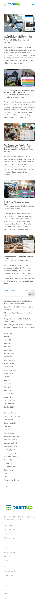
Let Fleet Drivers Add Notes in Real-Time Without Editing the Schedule (18, 37)
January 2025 (8, 397)
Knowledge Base (10, 552)
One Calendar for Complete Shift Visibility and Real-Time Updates (17, 146)
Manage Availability (11, 443)
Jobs (5, 594)
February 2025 (9, 394)
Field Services (16, 40)
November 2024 (9, 404)
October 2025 (9, 367)
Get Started (8, 525)
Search (31, 294)
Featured (7, 40)
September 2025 (10, 370)
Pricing (6, 579)
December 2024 (9, 400)
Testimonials (9, 538)
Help (5, 486)
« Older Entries (9, 291)
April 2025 (7, 387)
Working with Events (11, 480)
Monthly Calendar (10, 446)
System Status (9, 585)
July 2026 (7, 337)
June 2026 (7, 340)
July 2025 (7, 377)
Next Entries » (30, 291)
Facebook (7, 556)
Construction (8, 420)
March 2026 (8, 350)
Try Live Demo (9, 529)
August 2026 (8, 333)
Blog (5, 548)
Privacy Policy (9, 575)
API (5, 567)
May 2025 (7, 384)
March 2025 (8, 390)
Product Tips (8, 460)
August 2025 (8, 373)
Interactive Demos (10, 440)
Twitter (6, 561)
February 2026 (9, 353)
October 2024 (9, 407)
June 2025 (7, 380)
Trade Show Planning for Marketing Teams (18, 203)
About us (7, 589)
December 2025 (9, 360)
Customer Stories (10, 94)
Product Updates (10, 463)
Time (5, 477)
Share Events (8, 470)
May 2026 (7, 343)
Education (7, 426)
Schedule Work (15, 209)
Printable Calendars (11, 457)
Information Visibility (18, 206)
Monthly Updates (10, 450)
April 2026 (7, 347)
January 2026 (8, 357)
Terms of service (10, 571)
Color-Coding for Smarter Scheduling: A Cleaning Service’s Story (19, 91)
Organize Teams (18, 97)
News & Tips (8, 534)
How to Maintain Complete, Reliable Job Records (18, 258)
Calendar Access (10, 413)
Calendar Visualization (12, 149)
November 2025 (9, 363)
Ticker (6, 473)
